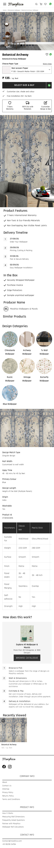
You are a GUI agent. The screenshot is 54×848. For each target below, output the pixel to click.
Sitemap (5, 789)
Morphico (15, 4)
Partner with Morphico (11, 823)
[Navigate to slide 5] (32, 45)
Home (4, 10)
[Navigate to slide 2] (24, 45)
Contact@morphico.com (12, 841)
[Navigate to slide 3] (27, 45)
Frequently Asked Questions (13, 820)
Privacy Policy (7, 792)
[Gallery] (27, 31)
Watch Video (47, 64)
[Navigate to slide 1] (21, 45)
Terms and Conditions (11, 799)
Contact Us (6, 786)
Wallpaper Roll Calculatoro (13, 827)
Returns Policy (8, 796)
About (4, 782)
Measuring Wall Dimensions (13, 817)
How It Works (7, 813)
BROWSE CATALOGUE (27, 657)
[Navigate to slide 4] (30, 45)
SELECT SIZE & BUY (24, 85)
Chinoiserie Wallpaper (14, 10)
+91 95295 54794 (9, 844)
